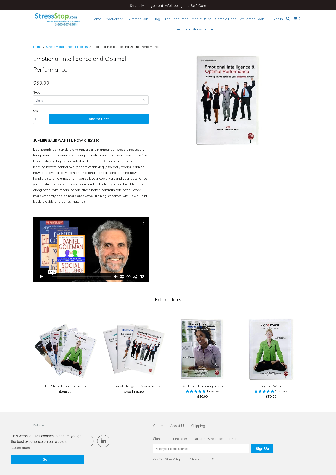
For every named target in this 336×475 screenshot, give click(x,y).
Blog (156, 19)
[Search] (288, 19)
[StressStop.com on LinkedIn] (104, 441)
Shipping (198, 425)
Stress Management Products (67, 46)
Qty (35, 111)
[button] (196, 391)
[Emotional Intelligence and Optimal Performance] (228, 100)
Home (96, 19)
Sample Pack (225, 19)
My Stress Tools (252, 19)
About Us (200, 19)
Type (36, 92)
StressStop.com (177, 459)
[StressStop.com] (56, 18)
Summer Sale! (138, 19)
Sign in (277, 19)
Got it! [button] (48, 459)
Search (159, 425)
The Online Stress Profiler (194, 29)
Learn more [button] (21, 448)
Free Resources (175, 19)
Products (112, 19)
